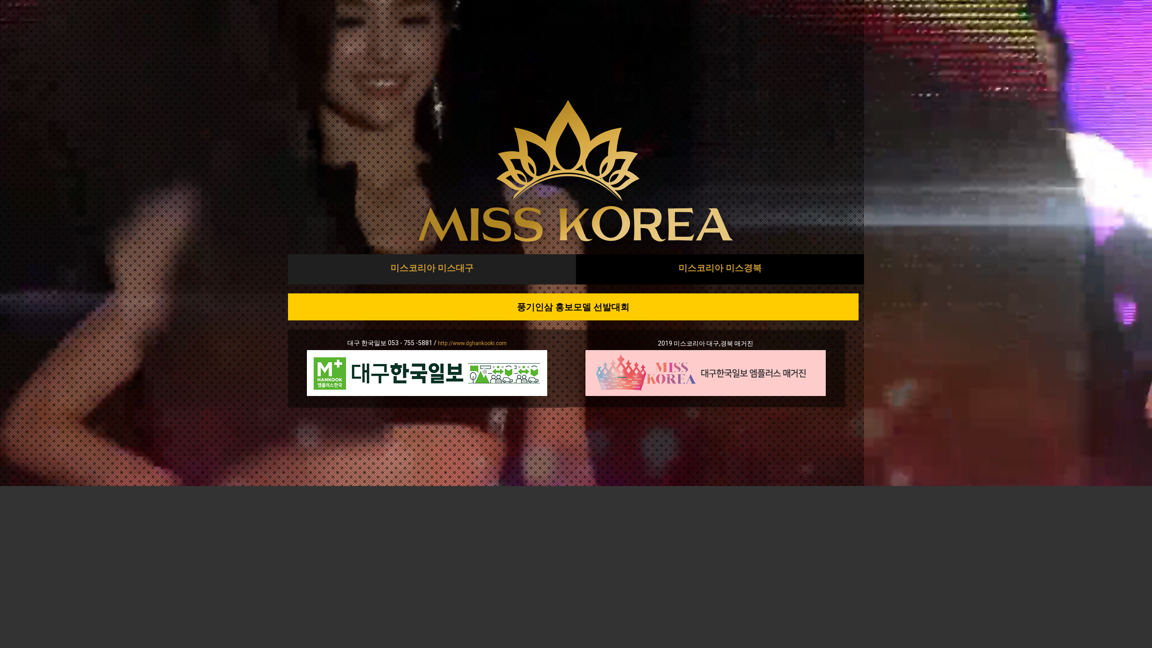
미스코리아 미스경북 (720, 267)
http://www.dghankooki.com (472, 343)
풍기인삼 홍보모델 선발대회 (573, 307)
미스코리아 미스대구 (432, 267)
